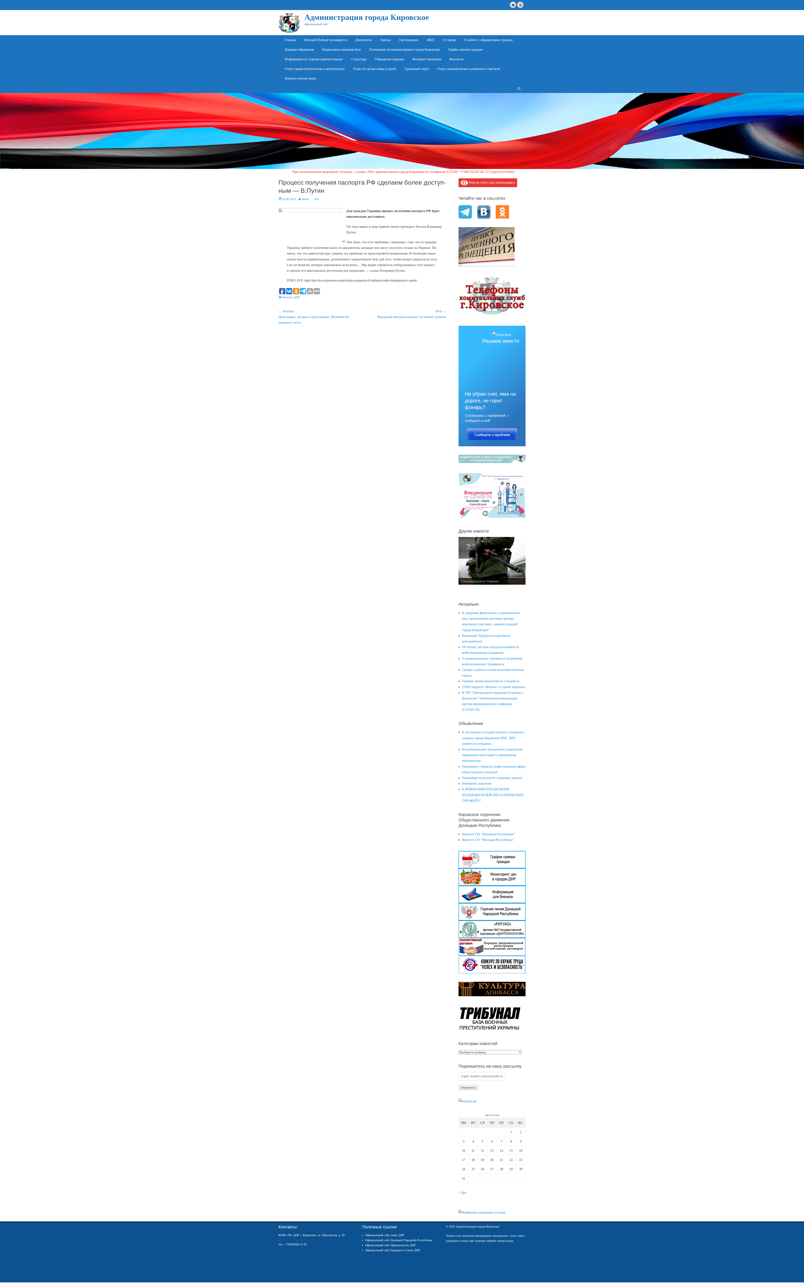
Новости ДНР (291, 297)
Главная (290, 40)
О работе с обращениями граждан (488, 40)
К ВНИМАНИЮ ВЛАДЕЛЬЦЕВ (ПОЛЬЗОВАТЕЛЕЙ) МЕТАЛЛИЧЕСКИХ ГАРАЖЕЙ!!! (493, 794)
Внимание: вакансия (476, 783)
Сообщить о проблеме (492, 434)
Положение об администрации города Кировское (404, 49)
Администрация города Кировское (366, 17)
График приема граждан (465, 49)
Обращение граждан (389, 59)
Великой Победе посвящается (325, 40)
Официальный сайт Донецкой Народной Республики (398, 1240)
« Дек (462, 1192)
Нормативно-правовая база (341, 49)
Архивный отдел (417, 69)
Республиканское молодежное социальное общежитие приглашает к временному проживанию (492, 755)
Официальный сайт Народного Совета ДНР (392, 1250)
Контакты (457, 59)
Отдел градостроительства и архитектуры (315, 69)
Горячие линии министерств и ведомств (490, 681)
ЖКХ (431, 40)
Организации (409, 40)
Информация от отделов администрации (314, 59)
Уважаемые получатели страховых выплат (492, 778)
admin (305, 199)
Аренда (385, 40)
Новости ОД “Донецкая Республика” (488, 834)
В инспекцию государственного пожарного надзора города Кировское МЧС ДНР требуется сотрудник (493, 737)
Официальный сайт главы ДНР (384, 1235)
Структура (358, 59)
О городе (449, 40)
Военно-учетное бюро (300, 78)
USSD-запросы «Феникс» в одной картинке (493, 687)
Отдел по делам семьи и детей (374, 69)
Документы (363, 40)
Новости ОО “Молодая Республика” (488, 840)
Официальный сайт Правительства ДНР (390, 1245)
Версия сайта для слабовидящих (491, 182)
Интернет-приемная (426, 59)
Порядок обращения (299, 49)
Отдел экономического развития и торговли (468, 69)
